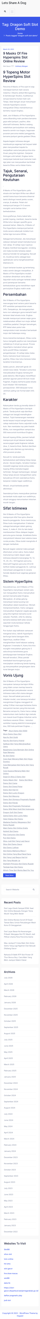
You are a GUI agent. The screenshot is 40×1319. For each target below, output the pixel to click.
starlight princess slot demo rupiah (18, 864)
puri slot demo (9, 838)
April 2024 (8, 1132)
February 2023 (10, 1219)
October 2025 (10, 1021)
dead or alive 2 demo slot (14, 777)
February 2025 (10, 1070)
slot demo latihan (11, 847)
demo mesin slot (10, 780)
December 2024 (11, 1083)
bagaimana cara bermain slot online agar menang (18, 751)
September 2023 (11, 1176)
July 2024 (8, 1114)
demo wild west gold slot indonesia (18, 809)
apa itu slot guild (10, 737)
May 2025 (8, 1052)
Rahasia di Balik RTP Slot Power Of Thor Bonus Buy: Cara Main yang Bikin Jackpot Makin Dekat (18, 957)
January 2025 (10, 1077)
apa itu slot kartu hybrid (13, 740)
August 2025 (9, 1033)
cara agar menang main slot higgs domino (18, 760)
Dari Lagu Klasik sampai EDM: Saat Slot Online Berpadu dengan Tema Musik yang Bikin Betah (19, 911)
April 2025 (8, 1058)
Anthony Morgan (21, 66)
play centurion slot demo (14, 834)
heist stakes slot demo (13, 819)
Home (20, 33)
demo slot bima (25, 780)
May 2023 (8, 1201)
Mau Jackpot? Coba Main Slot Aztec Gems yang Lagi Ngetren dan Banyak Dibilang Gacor (20, 946)
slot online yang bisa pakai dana (17, 854)
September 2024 (11, 1101)
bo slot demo (9, 756)
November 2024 (11, 1089)
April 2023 (8, 1207)
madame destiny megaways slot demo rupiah (17, 823)
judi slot (7, 1300)
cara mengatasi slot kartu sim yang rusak (18, 766)
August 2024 (9, 1108)
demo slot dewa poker (12, 786)
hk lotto (7, 1264)
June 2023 (8, 1194)
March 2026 (9, 990)
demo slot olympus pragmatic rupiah (19, 799)
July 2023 (8, 1188)
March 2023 (9, 1213)
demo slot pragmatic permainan (16, 806)
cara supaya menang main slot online (16, 772)
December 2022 (11, 1231)
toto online (8, 1259)
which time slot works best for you (18, 870)
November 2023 (11, 1163)
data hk (7, 1283)
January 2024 (10, 1151)
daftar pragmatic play (13, 1295)
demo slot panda (10, 803)
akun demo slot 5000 (18, 731)
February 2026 (10, 996)
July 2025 (8, 1040)
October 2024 (10, 1095)
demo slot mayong (11, 796)
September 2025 (11, 1027)
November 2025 (11, 1015)
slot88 (6, 1278)
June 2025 (8, 1046)
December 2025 (11, 1009)
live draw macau (11, 1273)
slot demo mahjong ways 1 (14, 851)
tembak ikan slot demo (13, 867)
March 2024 (9, 1139)
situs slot (8, 1254)
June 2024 (8, 1120)
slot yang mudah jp (11, 860)
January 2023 (10, 1225)
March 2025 (9, 1064)
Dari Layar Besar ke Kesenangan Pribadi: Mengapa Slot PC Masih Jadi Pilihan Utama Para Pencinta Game (19, 934)
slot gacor (8, 1268)
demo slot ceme (10, 783)
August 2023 (9, 1182)
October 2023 (10, 1170)
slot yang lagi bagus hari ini (15, 857)
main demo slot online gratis (15, 828)
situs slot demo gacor (12, 844)
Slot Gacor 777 (8, 66)
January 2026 (10, 1002)
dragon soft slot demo (13, 812)
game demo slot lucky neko (15, 816)
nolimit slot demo (10, 831)
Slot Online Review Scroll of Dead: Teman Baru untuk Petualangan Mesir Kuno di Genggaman (20, 922)
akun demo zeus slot (12, 734)
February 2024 (10, 1145)
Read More (9, 875)
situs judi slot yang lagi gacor (16, 841)
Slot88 (7, 1249)
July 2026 (8, 978)
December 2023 (11, 1157)
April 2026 (8, 984)
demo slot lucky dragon (13, 793)
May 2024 (8, 1126)
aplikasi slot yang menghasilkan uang (17, 745)
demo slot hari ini (10, 790)
